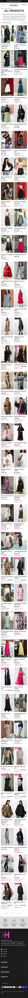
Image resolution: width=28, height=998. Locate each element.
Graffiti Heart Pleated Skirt (20, 151)
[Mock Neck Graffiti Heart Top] (7, 140)
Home (2, 8)
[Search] (4, 4)
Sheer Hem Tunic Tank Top (19, 767)
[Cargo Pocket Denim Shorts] (20, 166)
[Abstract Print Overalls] (7, 381)
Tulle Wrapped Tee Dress (20, 442)
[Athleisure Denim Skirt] (20, 218)
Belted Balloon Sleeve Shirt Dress (20, 714)
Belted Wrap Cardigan (20, 391)
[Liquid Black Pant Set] (20, 354)
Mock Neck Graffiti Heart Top (6, 151)
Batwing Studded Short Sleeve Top (20, 124)
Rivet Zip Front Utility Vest (6, 687)
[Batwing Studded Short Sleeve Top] (20, 113)
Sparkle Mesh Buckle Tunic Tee (6, 365)
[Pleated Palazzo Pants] (20, 244)
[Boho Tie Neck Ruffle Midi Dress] (20, 485)
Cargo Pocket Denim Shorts (19, 177)
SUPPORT (4, 962)
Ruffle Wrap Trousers (20, 201)
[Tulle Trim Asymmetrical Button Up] (20, 837)
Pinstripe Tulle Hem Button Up (19, 337)
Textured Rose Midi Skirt (20, 69)
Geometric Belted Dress (20, 551)
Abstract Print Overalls (7, 391)
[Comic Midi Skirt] (20, 729)
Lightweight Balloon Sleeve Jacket (6, 820)
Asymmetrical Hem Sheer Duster (6, 45)
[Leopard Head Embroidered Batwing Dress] (7, 59)
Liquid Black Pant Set (19, 364)
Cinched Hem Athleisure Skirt (7, 255)
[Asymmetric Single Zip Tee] (7, 593)
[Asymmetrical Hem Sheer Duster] (7, 34)
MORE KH (4, 977)
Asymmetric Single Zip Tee (6, 604)
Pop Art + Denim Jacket (20, 631)
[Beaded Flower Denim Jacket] (20, 34)
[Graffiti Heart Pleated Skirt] (20, 140)
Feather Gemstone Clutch (5, 470)
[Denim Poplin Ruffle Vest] (20, 270)
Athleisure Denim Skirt (20, 228)
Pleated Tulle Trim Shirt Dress (20, 309)
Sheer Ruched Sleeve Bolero (6, 177)
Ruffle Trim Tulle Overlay (18, 687)
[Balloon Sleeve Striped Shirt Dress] (20, 593)
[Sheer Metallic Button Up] (7, 863)
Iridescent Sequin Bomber (5, 202)
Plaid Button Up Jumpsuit (7, 847)
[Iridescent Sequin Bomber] (7, 191)
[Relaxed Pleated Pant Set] (20, 891)
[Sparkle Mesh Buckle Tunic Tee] (7, 354)
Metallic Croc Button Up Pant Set (7, 577)
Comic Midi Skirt (18, 740)
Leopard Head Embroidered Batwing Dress (6, 71)
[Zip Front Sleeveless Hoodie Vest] (7, 891)
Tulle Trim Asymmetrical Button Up (20, 848)
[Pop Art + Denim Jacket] (20, 621)
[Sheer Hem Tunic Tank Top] (20, 756)
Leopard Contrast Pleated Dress (19, 524)
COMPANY (4, 967)
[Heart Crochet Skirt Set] (7, 485)
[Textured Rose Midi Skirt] (20, 59)
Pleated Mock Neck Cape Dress (7, 281)
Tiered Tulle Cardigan (20, 416)
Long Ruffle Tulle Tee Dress (6, 552)
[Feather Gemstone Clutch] (7, 459)
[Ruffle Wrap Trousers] (20, 191)
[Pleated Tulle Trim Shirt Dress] (20, 298)
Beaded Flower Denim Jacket (20, 45)
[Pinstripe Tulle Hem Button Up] (20, 326)
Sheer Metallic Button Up (7, 874)
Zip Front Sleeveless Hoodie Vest (6, 902)
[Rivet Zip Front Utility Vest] (7, 676)
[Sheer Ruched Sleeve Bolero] (7, 166)
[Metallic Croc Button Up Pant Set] (7, 566)
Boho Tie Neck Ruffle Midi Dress (19, 496)
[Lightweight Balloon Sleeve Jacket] (7, 809)
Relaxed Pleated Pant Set (19, 902)
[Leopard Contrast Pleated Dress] (20, 513)
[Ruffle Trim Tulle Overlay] (20, 676)
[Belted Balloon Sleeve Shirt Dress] (20, 703)
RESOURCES (5, 972)
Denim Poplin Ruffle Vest (19, 281)
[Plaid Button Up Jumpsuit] (7, 837)
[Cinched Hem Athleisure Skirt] (7, 244)
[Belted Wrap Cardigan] (20, 381)
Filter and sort (7, 22)
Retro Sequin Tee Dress (7, 766)
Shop (5, 8)
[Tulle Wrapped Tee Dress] (20, 432)
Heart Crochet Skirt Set (7, 496)
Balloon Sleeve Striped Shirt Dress (20, 604)
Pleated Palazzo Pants (20, 254)
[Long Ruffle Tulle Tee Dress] (7, 541)
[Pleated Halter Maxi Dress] (7, 648)
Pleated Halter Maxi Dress (6, 660)
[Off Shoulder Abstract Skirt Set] (20, 782)
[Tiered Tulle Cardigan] (20, 406)
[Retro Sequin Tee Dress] (7, 756)
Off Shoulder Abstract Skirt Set (20, 793)
